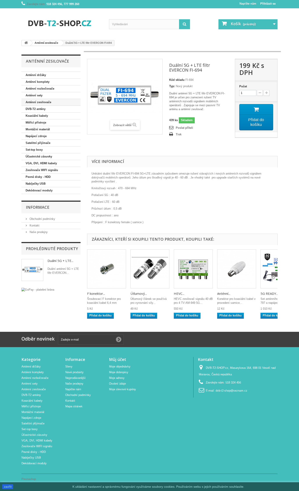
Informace (37, 207)
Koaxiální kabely (37, 115)
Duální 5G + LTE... (60, 260)
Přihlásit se (268, 3)
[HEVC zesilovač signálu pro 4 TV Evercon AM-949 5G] (193, 268)
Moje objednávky (119, 366)
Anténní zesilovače (38, 102)
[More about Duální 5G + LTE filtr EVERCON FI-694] (32, 270)
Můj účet (117, 359)
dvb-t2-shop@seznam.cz (231, 390)
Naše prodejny (38, 232)
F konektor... (96, 293)
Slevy (68, 366)
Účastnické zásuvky (39, 156)
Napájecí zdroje (36, 136)
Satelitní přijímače (38, 143)
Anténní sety (34, 95)
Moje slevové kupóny (122, 389)
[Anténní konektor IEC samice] (236, 268)
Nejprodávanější (75, 378)
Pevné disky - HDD (38, 176)
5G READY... (269, 293)
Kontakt (34, 225)
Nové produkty (74, 372)
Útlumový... (138, 293)
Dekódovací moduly (39, 190)
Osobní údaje (117, 383)
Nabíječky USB (36, 183)
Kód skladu (177, 79)
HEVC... (179, 293)
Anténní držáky (36, 75)
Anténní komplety (37, 81)
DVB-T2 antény (36, 109)
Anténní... (223, 293)
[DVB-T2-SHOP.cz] (61, 23)
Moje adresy (117, 378)
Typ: (172, 86)
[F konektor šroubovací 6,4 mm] (106, 268)
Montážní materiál (38, 129)
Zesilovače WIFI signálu (42, 170)
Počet (243, 86)
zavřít (8, 486)
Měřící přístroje (36, 122)
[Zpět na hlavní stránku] (26, 43)
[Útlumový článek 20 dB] (149, 268)
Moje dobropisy (118, 372)
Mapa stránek (74, 406)
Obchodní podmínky (42, 219)
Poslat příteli (184, 127)
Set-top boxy (34, 149)
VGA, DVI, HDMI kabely (41, 163)
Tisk (178, 134)
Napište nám (247, 3)
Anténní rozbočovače (40, 88)
